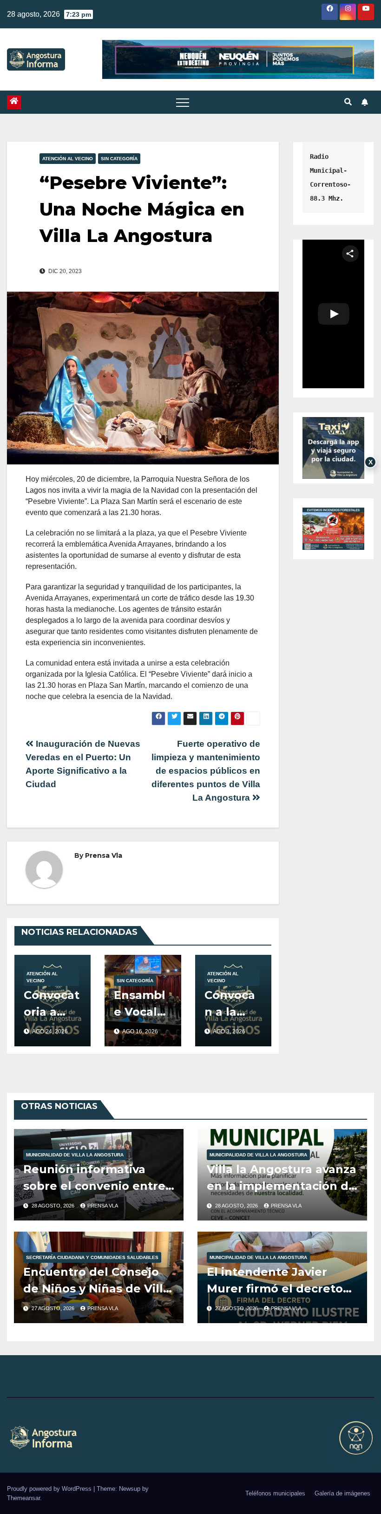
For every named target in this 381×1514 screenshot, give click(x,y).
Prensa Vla (103, 855)
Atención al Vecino (67, 158)
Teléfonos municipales (275, 1493)
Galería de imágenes (342, 1493)
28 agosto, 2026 (54, 1205)
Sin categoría (119, 158)
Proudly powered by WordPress (50, 1488)
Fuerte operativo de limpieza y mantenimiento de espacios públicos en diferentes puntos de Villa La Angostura (205, 770)
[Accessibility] (356, 1438)
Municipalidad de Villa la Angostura (75, 1154)
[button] (348, 102)
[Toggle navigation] (182, 102)
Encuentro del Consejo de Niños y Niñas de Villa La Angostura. (96, 1288)
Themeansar (23, 1497)
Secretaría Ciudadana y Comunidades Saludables (92, 1257)
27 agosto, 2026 (54, 1308)
